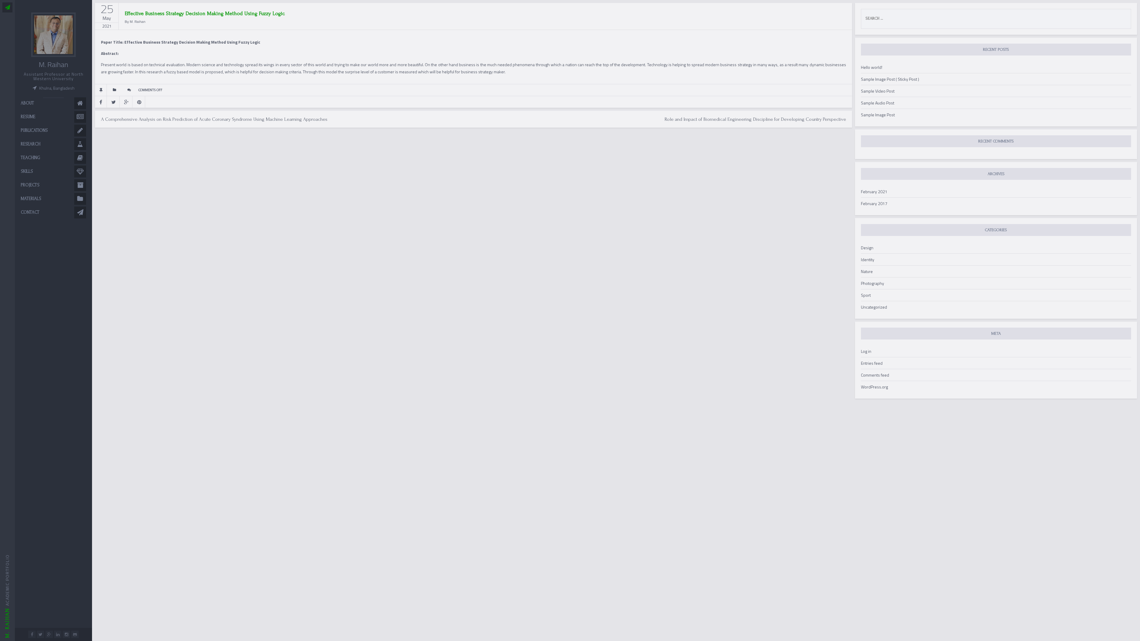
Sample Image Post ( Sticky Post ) (890, 79)
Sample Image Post (878, 115)
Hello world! (871, 67)
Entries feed (872, 363)
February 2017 (874, 203)
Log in (866, 351)
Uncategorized (874, 307)
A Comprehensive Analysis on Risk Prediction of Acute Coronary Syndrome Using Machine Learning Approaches (214, 119)
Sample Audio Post (877, 103)
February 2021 (874, 191)
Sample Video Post (877, 91)
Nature (867, 271)
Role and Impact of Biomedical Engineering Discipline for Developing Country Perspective (755, 119)
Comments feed (875, 375)
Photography (872, 283)
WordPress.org (874, 387)
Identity (867, 259)
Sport (866, 295)
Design (867, 248)
